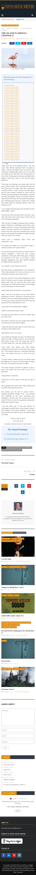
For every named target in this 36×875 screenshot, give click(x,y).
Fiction (16, 25)
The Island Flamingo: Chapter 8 (11, 98)
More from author (19, 532)
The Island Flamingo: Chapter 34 (12, 141)
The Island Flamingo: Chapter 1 (11, 87)
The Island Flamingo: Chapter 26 (12, 128)
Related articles (7, 532)
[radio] (14, 421)
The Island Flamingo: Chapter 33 (12, 139)
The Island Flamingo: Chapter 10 (12, 101)
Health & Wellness (25, 622)
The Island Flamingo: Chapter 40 (12, 151)
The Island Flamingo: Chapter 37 (12, 146)
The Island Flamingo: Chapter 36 (12, 144)
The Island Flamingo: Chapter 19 (12, 116)
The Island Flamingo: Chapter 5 (11, 93)
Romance (4, 25)
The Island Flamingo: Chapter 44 (12, 158)
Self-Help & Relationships (9, 540)
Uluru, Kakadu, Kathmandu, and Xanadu (18, 806)
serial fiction (18, 447)
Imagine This (20, 19)
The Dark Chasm (7, 463)
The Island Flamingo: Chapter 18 (12, 115)
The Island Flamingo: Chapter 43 (12, 156)
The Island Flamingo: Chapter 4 (11, 92)
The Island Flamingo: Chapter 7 (11, 96)
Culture (14, 538)
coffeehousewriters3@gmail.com (12, 828)
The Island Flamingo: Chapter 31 (12, 136)
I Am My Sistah (6, 559)
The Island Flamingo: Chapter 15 (12, 110)
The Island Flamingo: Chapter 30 (12, 135)
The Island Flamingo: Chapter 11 (12, 103)
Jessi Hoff (18, 618)
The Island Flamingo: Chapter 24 (12, 125)
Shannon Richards (23, 691)
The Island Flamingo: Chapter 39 (12, 149)
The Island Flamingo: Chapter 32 (12, 138)
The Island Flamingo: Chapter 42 (12, 154)
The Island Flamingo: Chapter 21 (12, 120)
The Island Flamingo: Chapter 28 (12, 131)
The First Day (5, 661)
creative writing (6, 450)
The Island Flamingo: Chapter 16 (12, 111)
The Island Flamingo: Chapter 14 (12, 108)
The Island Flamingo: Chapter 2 (11, 88)
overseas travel (17, 450)
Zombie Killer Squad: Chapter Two (12, 616)
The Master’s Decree (7, 689)
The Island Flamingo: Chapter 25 (12, 126)
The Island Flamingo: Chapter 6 (11, 95)
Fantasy (10, 669)
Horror (17, 595)
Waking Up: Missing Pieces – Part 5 (12, 587)
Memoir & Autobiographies (9, 627)
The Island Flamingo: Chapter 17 (12, 113)
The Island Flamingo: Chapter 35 (12, 143)
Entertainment (6, 538)
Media (10, 624)
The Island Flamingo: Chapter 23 (12, 123)
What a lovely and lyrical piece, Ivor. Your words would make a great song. (18, 802)
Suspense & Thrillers (14, 567)
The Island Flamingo (9, 85)
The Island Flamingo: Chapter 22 (12, 121)
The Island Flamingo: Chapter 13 (12, 106)
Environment (5, 622)
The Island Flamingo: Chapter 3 (11, 90)
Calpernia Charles (24, 561)
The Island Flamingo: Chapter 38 (12, 148)
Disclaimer (20, 872)
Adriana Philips (9, 38)
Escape (32, 474)
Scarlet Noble (23, 635)
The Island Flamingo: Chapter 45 (12, 159)
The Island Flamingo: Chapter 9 (11, 100)
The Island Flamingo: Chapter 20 (12, 118)
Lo (15, 589)
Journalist (10, 447)
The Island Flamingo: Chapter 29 (12, 133)
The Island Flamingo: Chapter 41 (12, 153)
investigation (27, 447)
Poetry (19, 540)
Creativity (21, 538)
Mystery (10, 25)
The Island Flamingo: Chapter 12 (12, 105)
